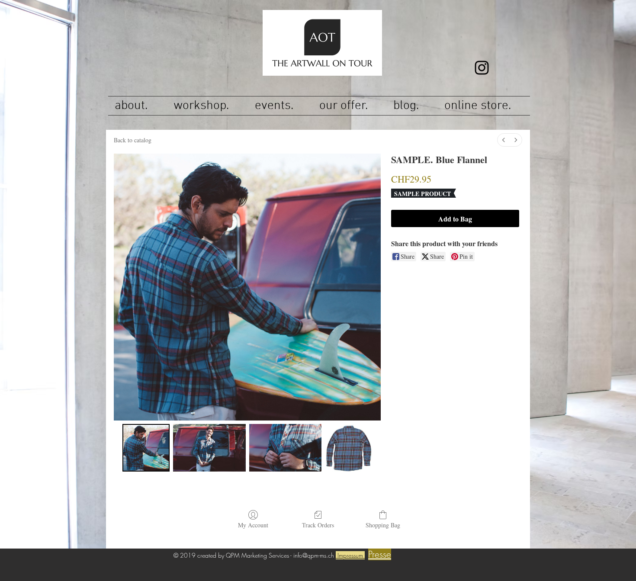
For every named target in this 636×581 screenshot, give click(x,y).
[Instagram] (481, 67)
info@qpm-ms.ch (313, 555)
